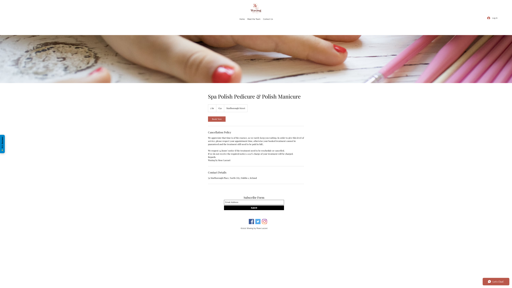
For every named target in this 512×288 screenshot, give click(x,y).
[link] (217, 119)
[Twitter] (258, 221)
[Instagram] (264, 221)
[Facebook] (251, 221)
